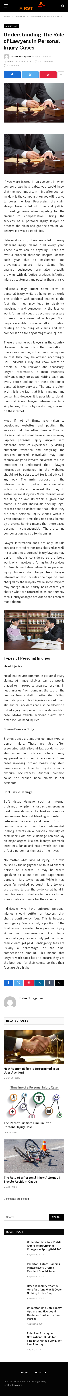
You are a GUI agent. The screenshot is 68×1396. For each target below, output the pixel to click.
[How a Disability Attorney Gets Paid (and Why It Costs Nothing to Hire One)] (14, 1291)
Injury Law (11, 26)
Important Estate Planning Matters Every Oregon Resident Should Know (43, 1268)
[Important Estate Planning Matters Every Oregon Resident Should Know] (14, 1269)
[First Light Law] (34, 6)
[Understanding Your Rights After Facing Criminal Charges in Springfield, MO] (14, 1247)
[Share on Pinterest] (48, 74)
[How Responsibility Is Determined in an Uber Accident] (34, 1047)
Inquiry (26, 1372)
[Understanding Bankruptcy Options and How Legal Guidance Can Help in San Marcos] (14, 1313)
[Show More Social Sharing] (60, 74)
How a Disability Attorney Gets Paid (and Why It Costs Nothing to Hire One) (44, 1290)
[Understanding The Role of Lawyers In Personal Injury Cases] (34, 103)
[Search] (62, 6)
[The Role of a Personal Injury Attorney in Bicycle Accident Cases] (34, 1156)
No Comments (45, 61)
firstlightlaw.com (13, 1385)
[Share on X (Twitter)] (30, 74)
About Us (40, 1372)
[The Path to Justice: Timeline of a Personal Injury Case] (34, 1101)
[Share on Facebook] (12, 74)
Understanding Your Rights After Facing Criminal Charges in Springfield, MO (44, 1246)
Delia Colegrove (23, 56)
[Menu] (6, 6)
